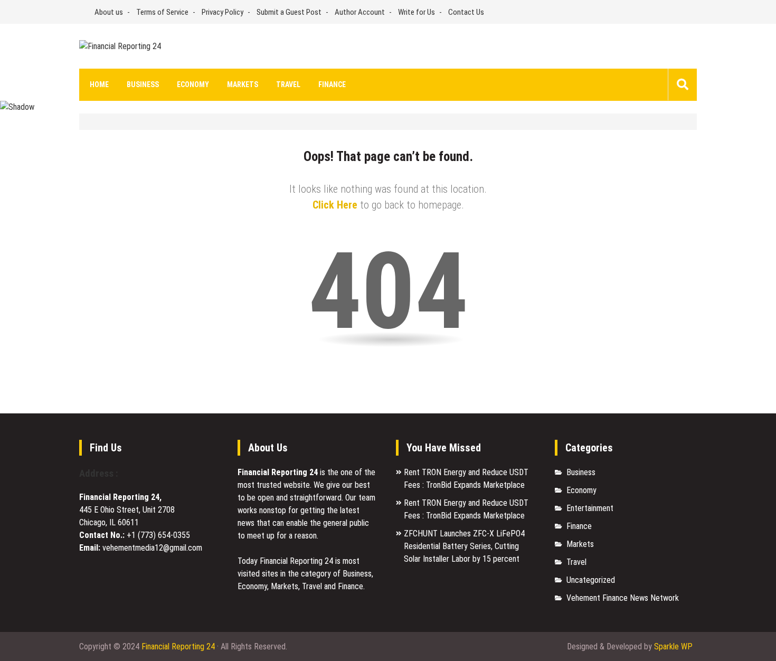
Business (143, 84)
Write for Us (416, 12)
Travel (288, 84)
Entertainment (589, 508)
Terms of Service (162, 12)
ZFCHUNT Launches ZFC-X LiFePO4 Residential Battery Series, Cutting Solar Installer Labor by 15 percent (464, 546)
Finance (332, 84)
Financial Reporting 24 (178, 646)
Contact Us (466, 12)
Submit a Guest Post (289, 12)
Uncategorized (590, 580)
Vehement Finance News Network (622, 598)
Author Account (360, 12)
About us (108, 12)
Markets (242, 84)
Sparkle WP (673, 646)
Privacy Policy (222, 12)
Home (99, 84)
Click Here (335, 205)
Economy (193, 84)
